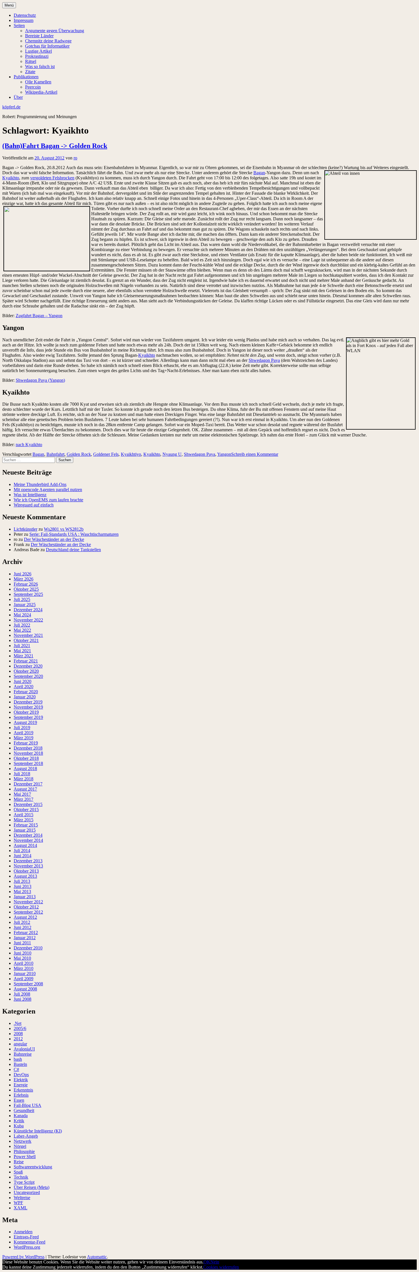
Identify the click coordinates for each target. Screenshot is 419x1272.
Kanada (21, 1115)
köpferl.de (11, 106)
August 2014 (25, 845)
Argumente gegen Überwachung (54, 30)
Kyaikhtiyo (131, 454)
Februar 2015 (26, 824)
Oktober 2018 (26, 758)
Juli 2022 (22, 625)
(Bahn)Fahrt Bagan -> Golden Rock (54, 145)
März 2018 (23, 778)
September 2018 (28, 763)
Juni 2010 (22, 953)
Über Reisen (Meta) (31, 1187)
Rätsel (30, 61)
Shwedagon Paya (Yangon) (40, 380)
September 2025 (28, 594)
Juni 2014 (22, 855)
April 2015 (23, 814)
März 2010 (23, 968)
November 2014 (28, 840)
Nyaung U (172, 454)
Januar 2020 (25, 696)
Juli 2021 (22, 645)
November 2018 (28, 753)
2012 (18, 1038)
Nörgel (20, 1146)
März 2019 (23, 737)
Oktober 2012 (26, 906)
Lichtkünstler (25, 529)
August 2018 (25, 768)
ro (75, 157)
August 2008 (25, 988)
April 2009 (23, 978)
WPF (18, 1202)
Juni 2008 (22, 999)
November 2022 (28, 619)
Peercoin (33, 87)
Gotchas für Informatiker (47, 46)
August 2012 (25, 917)
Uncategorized (27, 1192)
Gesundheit (24, 1110)
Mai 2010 (22, 958)
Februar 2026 (26, 584)
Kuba (19, 1125)
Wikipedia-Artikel (41, 92)
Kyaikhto (10, 177)
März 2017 (23, 799)
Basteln (20, 1064)
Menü (9, 5)
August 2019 (25, 722)
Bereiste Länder (39, 35)
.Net (17, 1023)
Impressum (23, 20)
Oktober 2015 (26, 809)
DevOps (21, 1074)
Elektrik (21, 1079)
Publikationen (26, 76)
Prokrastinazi (36, 56)
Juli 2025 (22, 599)
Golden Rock (79, 454)
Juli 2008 (22, 994)
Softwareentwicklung (33, 1166)
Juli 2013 (22, 881)
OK (207, 1261)
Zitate (30, 71)
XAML (20, 1207)
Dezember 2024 (28, 609)
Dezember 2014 (28, 835)
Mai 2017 (22, 794)
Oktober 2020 (26, 671)
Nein (214, 1261)
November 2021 (28, 635)
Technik (21, 1177)
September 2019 (28, 717)
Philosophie (24, 1151)
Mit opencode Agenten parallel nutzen (48, 489)
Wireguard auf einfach (34, 504)
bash (18, 1059)
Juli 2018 (22, 773)
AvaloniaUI (24, 1049)
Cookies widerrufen (221, 1267)
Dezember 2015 (28, 804)
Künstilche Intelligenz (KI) (38, 1131)
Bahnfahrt (55, 454)
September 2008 (28, 983)
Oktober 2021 (26, 640)
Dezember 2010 (28, 947)
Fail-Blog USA (27, 1105)
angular (20, 1043)
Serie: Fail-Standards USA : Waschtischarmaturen (74, 534)
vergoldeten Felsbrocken (52, 177)
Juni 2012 (22, 927)
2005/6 (20, 1028)
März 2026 (23, 578)
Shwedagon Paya (264, 360)
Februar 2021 (26, 660)
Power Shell (25, 1156)
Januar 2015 (25, 830)
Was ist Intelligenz (30, 494)
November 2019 (28, 707)
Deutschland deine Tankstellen (73, 549)
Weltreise (22, 1197)
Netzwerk (22, 1141)
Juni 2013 (22, 886)
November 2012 (28, 901)
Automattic (97, 1256)
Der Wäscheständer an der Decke (54, 539)
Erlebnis (21, 1095)
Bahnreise (23, 1054)
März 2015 (23, 819)
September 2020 (28, 676)
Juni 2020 (22, 681)
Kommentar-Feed (29, 1242)
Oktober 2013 (26, 871)
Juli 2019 (22, 727)
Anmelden (23, 1231)
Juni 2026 (22, 573)
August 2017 (25, 789)
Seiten (19, 25)
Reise (19, 1161)
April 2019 (23, 732)
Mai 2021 (22, 650)
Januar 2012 (25, 937)
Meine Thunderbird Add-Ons (40, 484)
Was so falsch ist (40, 66)
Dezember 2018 (28, 748)
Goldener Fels (106, 454)
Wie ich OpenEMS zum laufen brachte (48, 499)
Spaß (18, 1172)
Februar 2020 (26, 691)
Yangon (224, 454)
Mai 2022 (22, 630)
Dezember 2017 (28, 783)
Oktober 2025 (26, 589)
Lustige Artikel (38, 51)
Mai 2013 (22, 891)
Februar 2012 (26, 932)
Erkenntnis (23, 1090)
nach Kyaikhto (29, 444)
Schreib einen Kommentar (254, 454)
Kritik (19, 1120)
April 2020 (23, 686)
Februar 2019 (26, 742)
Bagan (259, 172)
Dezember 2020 (28, 666)
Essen (19, 1100)
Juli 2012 (22, 922)
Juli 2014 (22, 850)
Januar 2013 (25, 896)
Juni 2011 (22, 942)
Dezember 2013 (28, 860)
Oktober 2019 (26, 712)
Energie (21, 1084)
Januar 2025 (25, 604)
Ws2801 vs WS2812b (64, 529)
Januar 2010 (25, 973)
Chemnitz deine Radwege (48, 40)
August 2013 (25, 876)
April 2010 (23, 963)
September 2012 (28, 912)
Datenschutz (25, 15)
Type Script (24, 1182)
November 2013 (28, 865)
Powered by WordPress (23, 1256)
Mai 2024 (22, 614)
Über (18, 97)
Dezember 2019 (28, 701)
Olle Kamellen (38, 81)
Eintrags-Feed (26, 1236)
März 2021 (23, 655)
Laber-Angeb (26, 1136)
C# (16, 1069)
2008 (18, 1033)
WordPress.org (27, 1247)
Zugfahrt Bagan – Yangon (39, 315)
